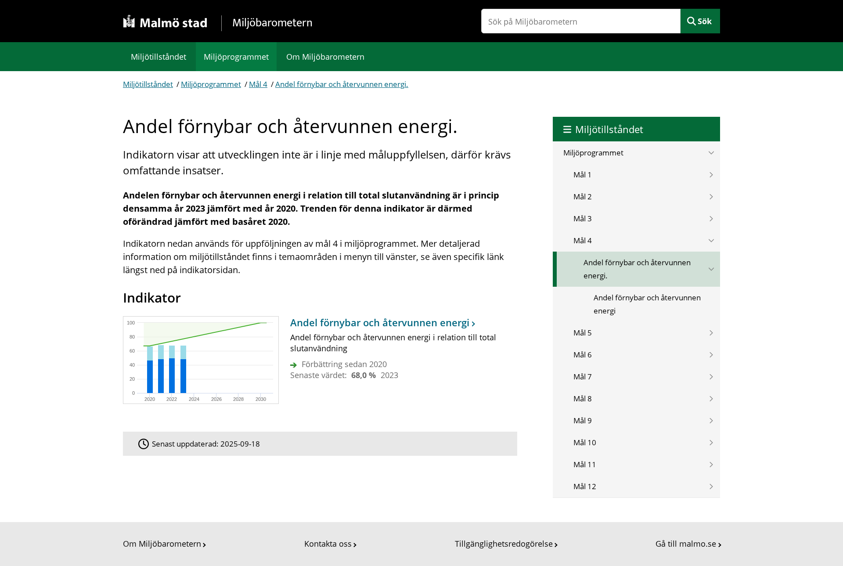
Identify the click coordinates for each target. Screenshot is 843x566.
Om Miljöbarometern (325, 56)
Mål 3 (582, 218)
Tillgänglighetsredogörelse (504, 543)
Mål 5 (582, 333)
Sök (705, 21)
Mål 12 (584, 486)
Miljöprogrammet (236, 56)
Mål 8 (582, 398)
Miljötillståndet (158, 56)
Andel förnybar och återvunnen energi (647, 304)
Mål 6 (582, 355)
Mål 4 (258, 84)
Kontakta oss (328, 543)
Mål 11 (584, 464)
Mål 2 (582, 196)
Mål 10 (584, 442)
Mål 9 (582, 420)
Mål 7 (582, 376)
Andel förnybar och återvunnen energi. (341, 84)
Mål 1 (582, 174)
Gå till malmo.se (686, 543)
